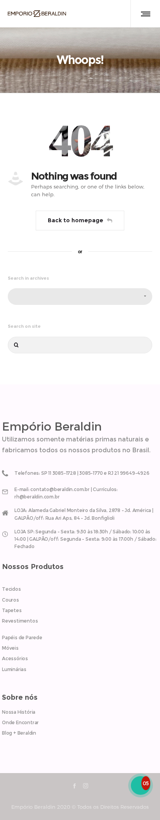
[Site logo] (37, 13)
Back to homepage (75, 220)
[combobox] (80, 296)
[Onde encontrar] (80, 512)
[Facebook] (74, 786)
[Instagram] (85, 786)
